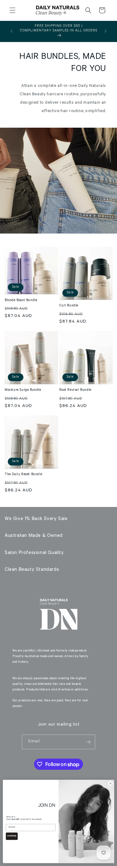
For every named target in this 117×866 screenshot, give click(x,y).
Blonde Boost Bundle (21, 300)
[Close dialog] (110, 783)
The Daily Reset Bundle (23, 474)
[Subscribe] (88, 742)
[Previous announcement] (11, 31)
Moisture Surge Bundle (23, 390)
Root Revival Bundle (75, 390)
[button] (12, 10)
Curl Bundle (69, 306)
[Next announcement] (105, 31)
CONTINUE (11, 836)
